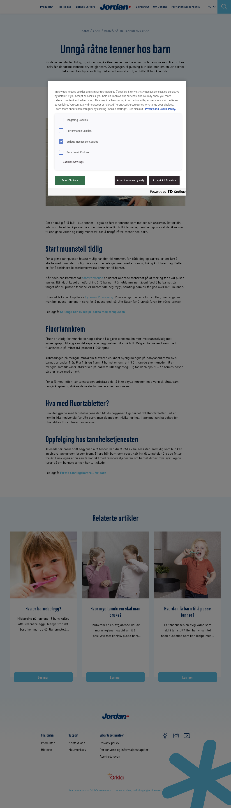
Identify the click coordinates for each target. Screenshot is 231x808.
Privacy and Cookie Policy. (160, 109)
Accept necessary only (130, 180)
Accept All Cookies (164, 180)
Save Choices (70, 180)
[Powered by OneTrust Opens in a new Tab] (167, 193)
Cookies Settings (73, 162)
